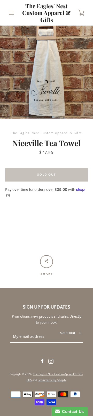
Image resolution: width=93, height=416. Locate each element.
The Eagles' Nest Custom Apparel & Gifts (46, 13)
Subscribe (68, 333)
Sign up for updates (46, 307)
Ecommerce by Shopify (52, 380)
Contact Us (72, 411)
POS (29, 380)
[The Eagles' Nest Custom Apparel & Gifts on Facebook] (42, 361)
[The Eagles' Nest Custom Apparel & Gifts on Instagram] (50, 361)
